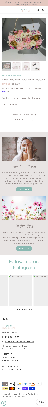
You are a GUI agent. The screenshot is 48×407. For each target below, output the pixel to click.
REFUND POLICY (10, 361)
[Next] (43, 39)
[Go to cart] (43, 10)
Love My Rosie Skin (12, 75)
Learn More (24, 189)
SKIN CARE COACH (11, 369)
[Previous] (5, 39)
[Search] (38, 10)
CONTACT (7, 354)
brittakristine (19, 396)
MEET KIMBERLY (10, 366)
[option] (24, 39)
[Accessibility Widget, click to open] (3, 403)
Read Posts (24, 249)
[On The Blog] (24, 208)
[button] (24, 119)
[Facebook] (4, 319)
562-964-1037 (12, 337)
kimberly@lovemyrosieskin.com (19, 341)
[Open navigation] (3, 10)
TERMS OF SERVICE (12, 357)
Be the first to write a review (24, 120)
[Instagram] (7, 319)
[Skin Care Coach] (24, 149)
